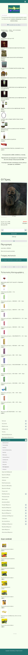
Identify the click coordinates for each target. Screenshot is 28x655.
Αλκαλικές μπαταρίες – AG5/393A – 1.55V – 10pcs (12, 327)
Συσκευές (4, 447)
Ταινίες (4, 431)
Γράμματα (4, 518)
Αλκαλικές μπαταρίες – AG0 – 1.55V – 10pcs (11, 402)
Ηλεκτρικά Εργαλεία (7, 434)
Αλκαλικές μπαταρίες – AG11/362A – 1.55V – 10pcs (12, 373)
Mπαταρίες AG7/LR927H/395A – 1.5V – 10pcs (11, 411)
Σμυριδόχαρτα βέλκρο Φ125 (7, 38)
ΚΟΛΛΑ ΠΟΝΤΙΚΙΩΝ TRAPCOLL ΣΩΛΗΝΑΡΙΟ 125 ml (12, 148)
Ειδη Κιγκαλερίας (6, 483)
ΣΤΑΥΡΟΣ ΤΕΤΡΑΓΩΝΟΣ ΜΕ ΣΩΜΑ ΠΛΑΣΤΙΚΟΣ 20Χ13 (13, 48)
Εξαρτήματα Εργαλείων (8, 437)
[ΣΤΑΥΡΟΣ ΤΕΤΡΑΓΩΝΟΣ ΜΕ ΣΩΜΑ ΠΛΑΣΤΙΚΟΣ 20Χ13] (4, 44)
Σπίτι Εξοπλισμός (17, 30)
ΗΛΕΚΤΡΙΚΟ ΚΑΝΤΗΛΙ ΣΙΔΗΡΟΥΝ (8, 139)
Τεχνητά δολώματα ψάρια (7, 549)
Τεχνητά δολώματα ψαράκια (8, 558)
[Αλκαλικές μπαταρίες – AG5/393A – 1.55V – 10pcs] (4, 323)
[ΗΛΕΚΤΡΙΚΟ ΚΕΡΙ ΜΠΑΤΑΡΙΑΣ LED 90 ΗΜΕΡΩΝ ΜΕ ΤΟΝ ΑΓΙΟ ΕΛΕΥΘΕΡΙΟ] (4, 94)
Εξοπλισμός (5, 499)
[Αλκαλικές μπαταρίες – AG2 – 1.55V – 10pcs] (4, 351)
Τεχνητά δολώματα (5, 587)
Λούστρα (4, 480)
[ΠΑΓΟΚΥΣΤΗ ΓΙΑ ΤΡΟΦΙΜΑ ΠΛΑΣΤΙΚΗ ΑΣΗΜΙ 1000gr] (4, 64)
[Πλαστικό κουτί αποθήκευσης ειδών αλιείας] (4, 611)
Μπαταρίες (5, 454)
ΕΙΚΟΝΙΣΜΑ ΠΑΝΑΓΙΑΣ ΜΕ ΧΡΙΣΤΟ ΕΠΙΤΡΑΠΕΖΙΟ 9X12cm (14, 77)
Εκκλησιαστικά (5, 442)
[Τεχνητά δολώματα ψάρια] (4, 545)
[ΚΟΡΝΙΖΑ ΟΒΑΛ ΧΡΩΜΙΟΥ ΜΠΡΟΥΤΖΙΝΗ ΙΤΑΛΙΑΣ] (3, 115)
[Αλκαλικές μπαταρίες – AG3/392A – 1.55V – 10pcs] (4, 341)
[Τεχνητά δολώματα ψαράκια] (4, 554)
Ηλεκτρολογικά (5, 496)
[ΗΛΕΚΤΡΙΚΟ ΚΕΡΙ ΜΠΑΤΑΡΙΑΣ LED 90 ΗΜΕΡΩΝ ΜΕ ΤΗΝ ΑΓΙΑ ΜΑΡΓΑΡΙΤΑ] (4, 83)
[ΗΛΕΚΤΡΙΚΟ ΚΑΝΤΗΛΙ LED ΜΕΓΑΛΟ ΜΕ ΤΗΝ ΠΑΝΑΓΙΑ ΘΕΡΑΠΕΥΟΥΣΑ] (4, 124)
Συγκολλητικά (5, 477)
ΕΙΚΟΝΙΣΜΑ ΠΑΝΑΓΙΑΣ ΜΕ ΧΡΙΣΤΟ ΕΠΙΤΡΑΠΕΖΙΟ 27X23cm (12, 58)
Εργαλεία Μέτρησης (7, 485)
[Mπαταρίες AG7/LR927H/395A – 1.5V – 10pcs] (4, 407)
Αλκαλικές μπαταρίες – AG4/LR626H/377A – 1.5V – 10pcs (14, 336)
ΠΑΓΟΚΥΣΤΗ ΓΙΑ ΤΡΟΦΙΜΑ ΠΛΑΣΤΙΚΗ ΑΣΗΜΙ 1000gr (12, 68)
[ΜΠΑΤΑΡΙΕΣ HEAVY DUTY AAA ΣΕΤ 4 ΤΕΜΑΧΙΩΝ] (4, 278)
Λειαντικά (4, 423)
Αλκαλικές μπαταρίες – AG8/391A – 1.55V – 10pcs (12, 309)
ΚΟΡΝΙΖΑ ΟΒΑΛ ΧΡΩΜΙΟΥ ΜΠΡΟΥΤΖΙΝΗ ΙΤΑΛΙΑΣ (12, 119)
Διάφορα (4, 469)
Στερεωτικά (4, 491)
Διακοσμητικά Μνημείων (7, 515)
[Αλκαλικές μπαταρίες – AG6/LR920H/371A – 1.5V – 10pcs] (4, 314)
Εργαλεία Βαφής (6, 474)
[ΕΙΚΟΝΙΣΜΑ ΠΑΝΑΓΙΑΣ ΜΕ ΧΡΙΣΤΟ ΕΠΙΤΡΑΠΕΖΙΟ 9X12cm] (4, 73)
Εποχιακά (4, 464)
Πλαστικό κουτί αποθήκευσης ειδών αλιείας (11, 615)
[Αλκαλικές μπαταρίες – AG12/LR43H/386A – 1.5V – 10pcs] (4, 360)
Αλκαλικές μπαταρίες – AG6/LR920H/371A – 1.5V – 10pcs (14, 318)
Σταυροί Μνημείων (6, 504)
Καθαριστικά (5, 429)
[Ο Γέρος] (14, 199)
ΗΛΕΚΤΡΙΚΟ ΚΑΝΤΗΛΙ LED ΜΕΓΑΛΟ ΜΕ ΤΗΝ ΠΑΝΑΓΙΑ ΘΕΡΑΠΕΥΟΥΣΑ (13, 129)
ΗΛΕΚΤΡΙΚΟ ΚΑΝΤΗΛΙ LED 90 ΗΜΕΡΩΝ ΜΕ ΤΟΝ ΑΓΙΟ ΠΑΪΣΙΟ (13, 109)
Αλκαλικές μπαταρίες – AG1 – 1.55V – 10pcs (11, 392)
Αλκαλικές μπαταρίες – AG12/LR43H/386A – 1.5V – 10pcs (14, 364)
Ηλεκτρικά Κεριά (6, 457)
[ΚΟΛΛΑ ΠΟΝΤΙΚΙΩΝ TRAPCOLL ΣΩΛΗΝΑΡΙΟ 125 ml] (4, 144)
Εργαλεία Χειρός (6, 488)
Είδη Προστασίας (6, 494)
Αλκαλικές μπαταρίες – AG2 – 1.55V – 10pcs (11, 355)
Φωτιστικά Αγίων (6, 521)
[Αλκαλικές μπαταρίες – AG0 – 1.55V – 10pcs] (4, 398)
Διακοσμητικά (5, 459)
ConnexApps (15, 633)
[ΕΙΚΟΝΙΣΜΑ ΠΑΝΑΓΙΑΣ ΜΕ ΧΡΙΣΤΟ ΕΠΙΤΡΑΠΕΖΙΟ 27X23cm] (4, 53)
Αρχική (10, 30)
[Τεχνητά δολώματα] (4, 583)
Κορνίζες (4, 452)
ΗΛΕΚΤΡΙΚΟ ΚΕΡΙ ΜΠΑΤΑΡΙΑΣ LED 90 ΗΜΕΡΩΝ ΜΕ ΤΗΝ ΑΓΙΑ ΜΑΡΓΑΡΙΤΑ (13, 88)
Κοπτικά (4, 420)
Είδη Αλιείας (5, 426)
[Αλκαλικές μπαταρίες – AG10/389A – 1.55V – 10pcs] (4, 379)
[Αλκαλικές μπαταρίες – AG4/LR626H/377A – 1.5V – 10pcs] (4, 332)
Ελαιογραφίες (5, 31)
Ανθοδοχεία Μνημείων (7, 524)
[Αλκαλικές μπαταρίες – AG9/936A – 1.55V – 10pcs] (4, 297)
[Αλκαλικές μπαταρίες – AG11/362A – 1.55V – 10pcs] (4, 369)
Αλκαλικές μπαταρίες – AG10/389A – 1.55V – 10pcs (12, 383)
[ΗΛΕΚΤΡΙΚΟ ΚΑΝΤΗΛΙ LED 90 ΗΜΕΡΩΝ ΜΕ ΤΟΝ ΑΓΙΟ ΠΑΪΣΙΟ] (4, 104)
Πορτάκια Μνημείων (6, 526)
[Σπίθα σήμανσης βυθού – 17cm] (4, 287)
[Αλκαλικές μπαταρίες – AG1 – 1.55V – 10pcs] (4, 388)
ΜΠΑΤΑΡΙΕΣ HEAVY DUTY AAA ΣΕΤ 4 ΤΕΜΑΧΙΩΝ (12, 282)
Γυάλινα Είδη (5, 445)
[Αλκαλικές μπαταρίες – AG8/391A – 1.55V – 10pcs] (4, 306)
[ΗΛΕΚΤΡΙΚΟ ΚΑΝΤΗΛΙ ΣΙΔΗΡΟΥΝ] (4, 135)
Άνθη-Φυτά (5, 462)
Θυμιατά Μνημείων (6, 513)
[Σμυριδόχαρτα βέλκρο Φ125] (4, 34)
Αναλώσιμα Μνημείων (7, 532)
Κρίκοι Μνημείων (6, 529)
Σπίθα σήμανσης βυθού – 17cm (8, 292)
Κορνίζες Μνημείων (6, 507)
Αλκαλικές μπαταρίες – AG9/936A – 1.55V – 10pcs (12, 301)
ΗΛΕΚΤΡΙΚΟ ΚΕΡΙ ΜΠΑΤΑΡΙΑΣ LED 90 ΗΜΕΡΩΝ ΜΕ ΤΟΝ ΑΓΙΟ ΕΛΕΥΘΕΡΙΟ (13, 98)
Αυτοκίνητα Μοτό (6, 502)
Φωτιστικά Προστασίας (7, 449)
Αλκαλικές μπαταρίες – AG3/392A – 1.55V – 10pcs (12, 345)
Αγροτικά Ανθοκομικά (7, 472)
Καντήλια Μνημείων (6, 510)
